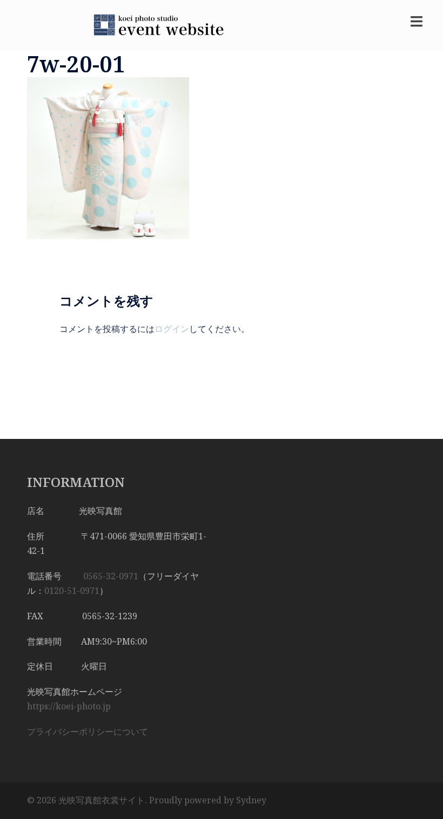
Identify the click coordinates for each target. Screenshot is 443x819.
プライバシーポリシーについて (87, 731)
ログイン (172, 329)
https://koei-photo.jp (69, 706)
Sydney (251, 800)
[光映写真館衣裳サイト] (154, 24)
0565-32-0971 (110, 576)
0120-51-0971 (71, 591)
